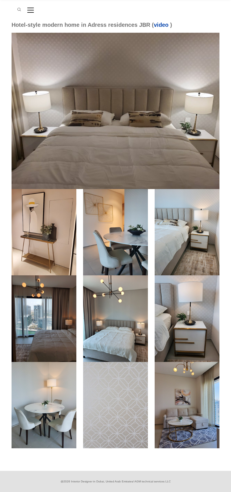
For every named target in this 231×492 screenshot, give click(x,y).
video (161, 25)
